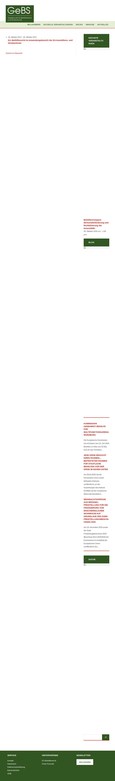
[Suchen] (105, 737)
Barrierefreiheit (13, 770)
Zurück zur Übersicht (14, 53)
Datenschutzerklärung (16, 767)
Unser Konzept (48, 764)
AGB (9, 774)
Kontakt (10, 761)
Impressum (11, 764)
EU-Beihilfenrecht (49, 761)
